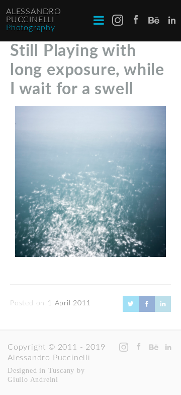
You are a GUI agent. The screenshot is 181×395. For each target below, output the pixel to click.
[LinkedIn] (163, 309)
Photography (30, 28)
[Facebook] (147, 309)
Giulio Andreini (33, 379)
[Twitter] (131, 309)
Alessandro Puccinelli (33, 16)
